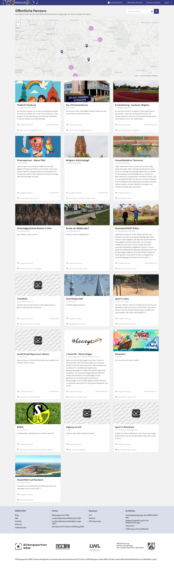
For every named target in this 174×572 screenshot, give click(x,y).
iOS (90, 515)
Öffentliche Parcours (134, 2)
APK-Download (95, 521)
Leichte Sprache (116, 2)
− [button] (18, 25)
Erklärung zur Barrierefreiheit (137, 529)
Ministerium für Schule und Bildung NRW (68, 526)
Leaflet (136, 76)
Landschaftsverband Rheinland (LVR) (66, 518)
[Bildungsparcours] (20, 2)
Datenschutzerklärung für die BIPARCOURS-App (137, 521)
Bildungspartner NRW (60, 515)
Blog (17, 515)
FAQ (16, 518)
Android (92, 518)
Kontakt (18, 521)
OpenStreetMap (145, 76)
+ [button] (18, 22)
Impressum (130, 525)
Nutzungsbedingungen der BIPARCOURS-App (142, 516)
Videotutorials (20, 527)
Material (18, 524)
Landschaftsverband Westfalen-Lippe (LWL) (66, 522)
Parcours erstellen (153, 2)
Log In (166, 2)
